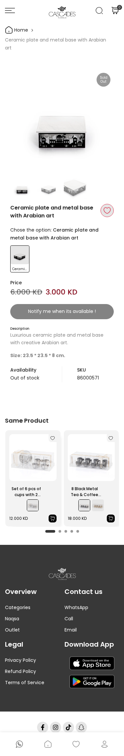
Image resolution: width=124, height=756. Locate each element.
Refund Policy (20, 671)
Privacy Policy (20, 660)
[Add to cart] (53, 518)
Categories (17, 607)
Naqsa (12, 618)
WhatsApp (76, 607)
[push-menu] (10, 10)
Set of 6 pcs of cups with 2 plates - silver (26, 492)
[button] (107, 210)
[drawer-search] (99, 10)
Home (20, 30)
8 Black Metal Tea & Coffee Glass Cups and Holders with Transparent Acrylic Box (84, 492)
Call (68, 618)
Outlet (12, 630)
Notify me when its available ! (62, 311)
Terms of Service (24, 682)
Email (70, 630)
